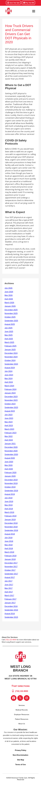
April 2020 (9, 469)
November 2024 (11, 357)
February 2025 (10, 346)
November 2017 (11, 567)
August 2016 (10, 614)
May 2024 (9, 379)
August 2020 (10, 458)
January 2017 (10, 603)
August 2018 (10, 534)
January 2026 (10, 306)
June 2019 (9, 501)
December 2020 (11, 447)
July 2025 (8, 328)
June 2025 (9, 331)
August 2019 (10, 494)
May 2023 (9, 422)
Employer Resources (21, 714)
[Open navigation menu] (33, 11)
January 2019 (10, 520)
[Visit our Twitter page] (20, 698)
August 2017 (10, 577)
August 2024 (10, 368)
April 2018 (9, 548)
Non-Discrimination (20, 755)
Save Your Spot (14, 3)
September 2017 (11, 574)
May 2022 (9, 436)
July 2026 (8, 288)
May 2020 (9, 465)
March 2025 (9, 342)
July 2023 (8, 415)
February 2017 (10, 599)
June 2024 (9, 375)
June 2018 (9, 541)
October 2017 (10, 570)
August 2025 (10, 324)
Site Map (20, 760)
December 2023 (11, 397)
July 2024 (8, 371)
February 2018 (10, 556)
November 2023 (11, 400)
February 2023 (10, 433)
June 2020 (9, 462)
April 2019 (9, 509)
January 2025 (10, 350)
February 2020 (10, 473)
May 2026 (9, 295)
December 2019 (11, 480)
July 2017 (8, 581)
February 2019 (10, 516)
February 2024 (10, 389)
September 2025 (11, 321)
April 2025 (9, 339)
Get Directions (21, 686)
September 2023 (11, 407)
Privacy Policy (20, 750)
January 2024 (10, 393)
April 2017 (9, 592)
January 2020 (10, 476)
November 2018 (11, 527)
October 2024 (10, 360)
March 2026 (9, 303)
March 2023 (9, 429)
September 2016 (11, 610)
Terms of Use (20, 764)
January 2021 (10, 444)
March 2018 (9, 552)
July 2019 (8, 498)
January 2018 (10, 559)
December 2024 (11, 353)
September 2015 (11, 617)
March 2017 (9, 595)
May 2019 (9, 505)
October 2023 (10, 404)
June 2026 (9, 292)
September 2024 (11, 364)
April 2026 (9, 299)
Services (22, 705)
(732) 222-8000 (10, 640)
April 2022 (9, 440)
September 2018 (11, 530)
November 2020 (11, 451)
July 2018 (8, 538)
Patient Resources (21, 719)
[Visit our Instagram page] (26, 698)
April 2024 (9, 382)
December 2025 (11, 310)
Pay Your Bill (29, 3)
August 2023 (10, 411)
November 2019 (11, 483)
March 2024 (9, 386)
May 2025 (9, 335)
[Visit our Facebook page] (14, 698)
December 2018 (11, 523)
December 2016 (11, 606)
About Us (21, 724)
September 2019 (11, 491)
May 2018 (9, 545)
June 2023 (9, 418)
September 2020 (11, 454)
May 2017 (9, 588)
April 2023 (9, 426)
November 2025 (11, 313)
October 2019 (10, 487)
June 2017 (9, 585)
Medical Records (22, 710)
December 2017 (11, 563)
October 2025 (10, 317)
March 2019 (9, 512)
